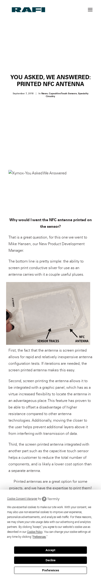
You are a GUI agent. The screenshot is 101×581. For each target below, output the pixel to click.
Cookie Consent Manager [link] (22, 498)
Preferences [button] (39, 536)
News (44, 93)
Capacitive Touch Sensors (63, 93)
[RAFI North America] (28, 9)
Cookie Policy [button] (35, 532)
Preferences (50, 570)
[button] (90, 9)
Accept (50, 550)
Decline (50, 560)
